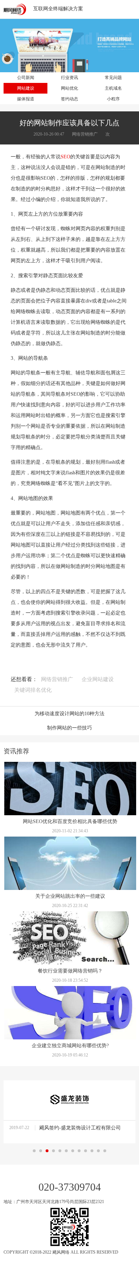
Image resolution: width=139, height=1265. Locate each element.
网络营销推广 (57, 679)
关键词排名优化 (33, 690)
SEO (65, 156)
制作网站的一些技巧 (69, 728)
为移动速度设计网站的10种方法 (69, 713)
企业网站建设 (98, 679)
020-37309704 (69, 1187)
